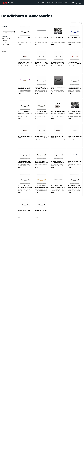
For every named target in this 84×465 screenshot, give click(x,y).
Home (2, 12)
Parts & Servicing (7, 12)
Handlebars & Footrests (16, 12)
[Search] (72, 2)
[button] (48, 3)
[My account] (76, 3)
